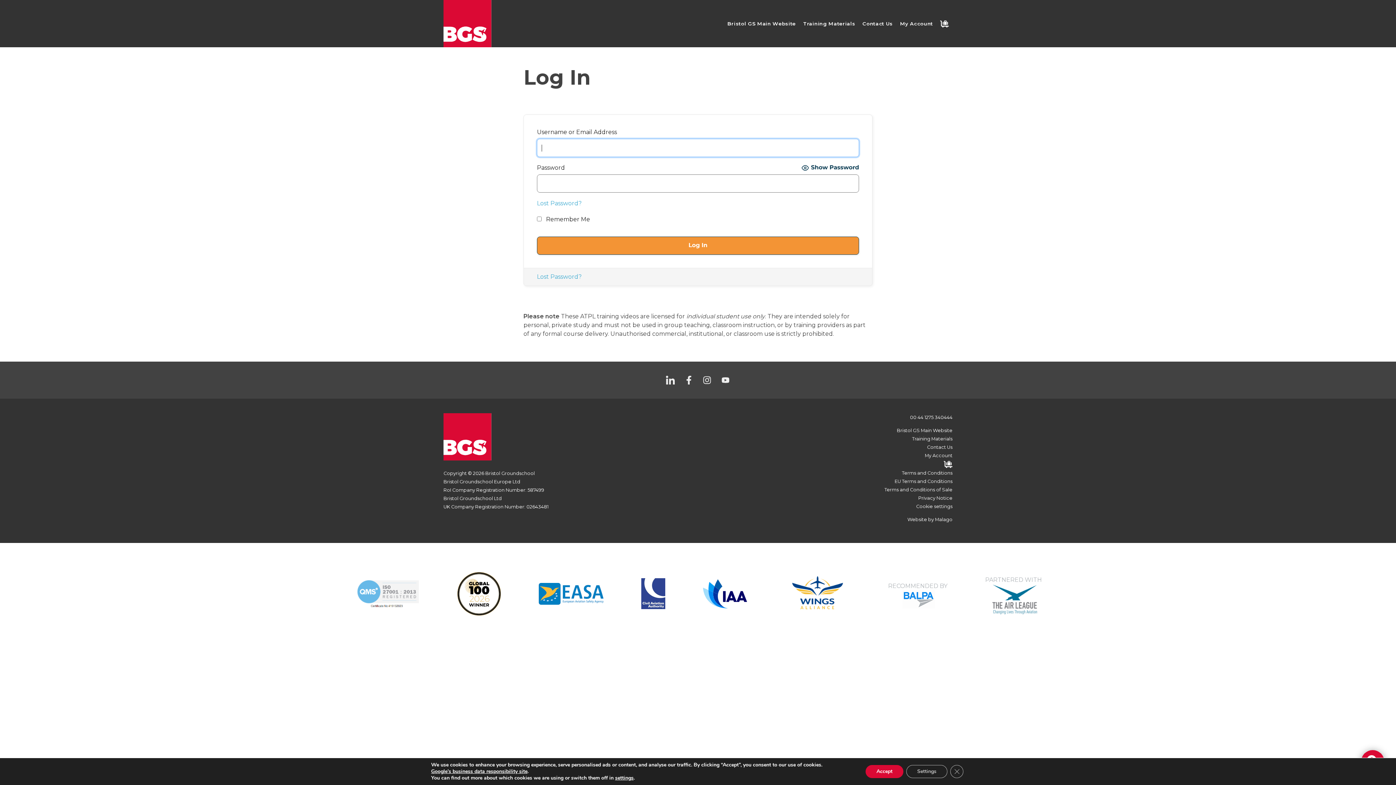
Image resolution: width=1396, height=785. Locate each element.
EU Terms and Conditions (923, 481)
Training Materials (829, 24)
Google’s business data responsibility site (479, 771)
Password (551, 167)
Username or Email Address (577, 132)
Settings (926, 771)
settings (624, 778)
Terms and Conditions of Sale (918, 489)
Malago (943, 519)
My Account (916, 24)
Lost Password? (559, 203)
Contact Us (877, 24)
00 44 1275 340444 (931, 417)
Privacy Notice (935, 498)
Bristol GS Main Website (761, 24)
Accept (884, 771)
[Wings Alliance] (571, 593)
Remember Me (567, 219)
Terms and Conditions (927, 473)
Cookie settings (934, 506)
